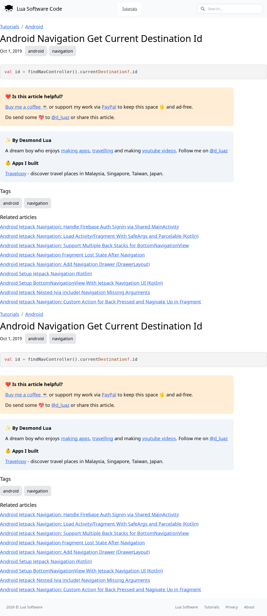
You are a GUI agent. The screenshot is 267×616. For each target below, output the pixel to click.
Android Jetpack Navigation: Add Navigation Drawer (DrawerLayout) (75, 264)
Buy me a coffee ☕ (26, 107)
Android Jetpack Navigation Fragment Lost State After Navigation (72, 255)
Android (34, 26)
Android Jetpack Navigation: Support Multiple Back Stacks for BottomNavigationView (94, 245)
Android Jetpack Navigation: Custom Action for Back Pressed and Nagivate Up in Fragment (100, 301)
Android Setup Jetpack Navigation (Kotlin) (46, 273)
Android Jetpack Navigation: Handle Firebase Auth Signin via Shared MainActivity (89, 226)
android (36, 51)
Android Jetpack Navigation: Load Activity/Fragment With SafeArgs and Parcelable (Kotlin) (99, 236)
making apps (75, 150)
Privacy (232, 607)
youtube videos (159, 150)
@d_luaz (60, 117)
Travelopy (15, 173)
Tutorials (129, 8)
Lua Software (31, 607)
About (249, 607)
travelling (102, 150)
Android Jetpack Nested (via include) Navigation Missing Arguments (75, 292)
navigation (62, 51)
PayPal (109, 107)
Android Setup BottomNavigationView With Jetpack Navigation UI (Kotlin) (81, 283)
